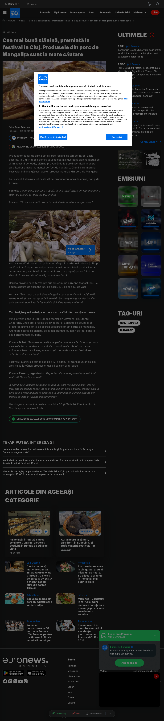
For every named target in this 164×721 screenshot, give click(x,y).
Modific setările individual (53, 137)
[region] (83, 109)
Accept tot (117, 137)
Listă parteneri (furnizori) (51, 127)
